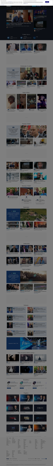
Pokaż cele (47, 3)
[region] (26, 3)
